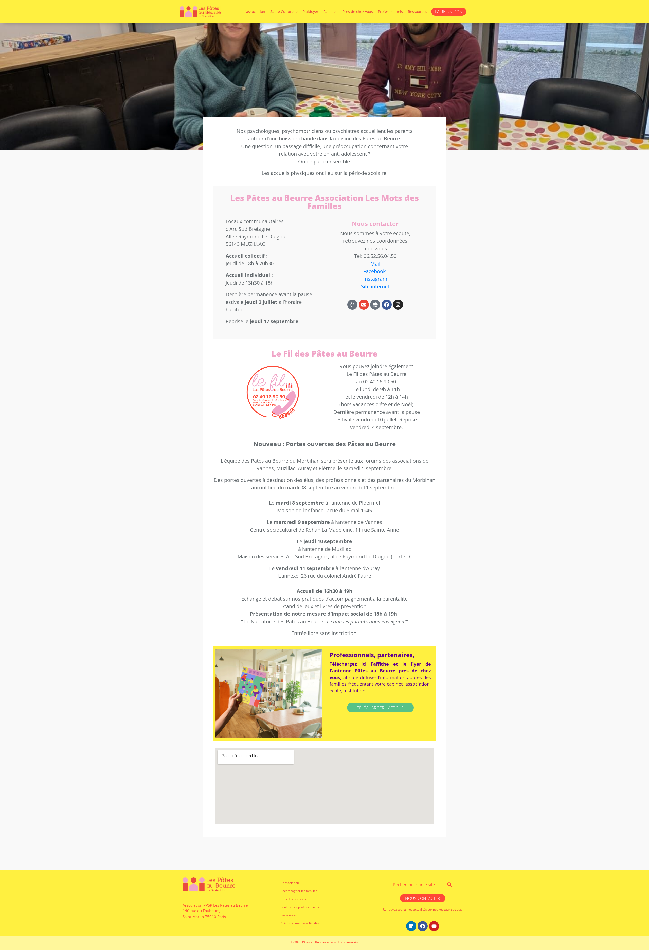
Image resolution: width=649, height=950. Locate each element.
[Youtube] (434, 926)
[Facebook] (387, 305)
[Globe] (375, 305)
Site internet (375, 286)
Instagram (375, 278)
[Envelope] (364, 305)
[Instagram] (398, 305)
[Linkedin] (411, 926)
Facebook (374, 271)
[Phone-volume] (352, 305)
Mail (375, 263)
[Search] (449, 884)
